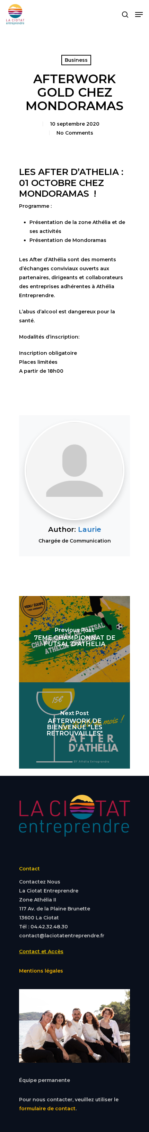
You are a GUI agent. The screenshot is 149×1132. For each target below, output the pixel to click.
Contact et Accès (41, 951)
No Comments (74, 133)
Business (76, 60)
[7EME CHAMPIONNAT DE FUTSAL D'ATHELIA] (74, 639)
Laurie (89, 529)
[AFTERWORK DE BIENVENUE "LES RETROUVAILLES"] (74, 725)
